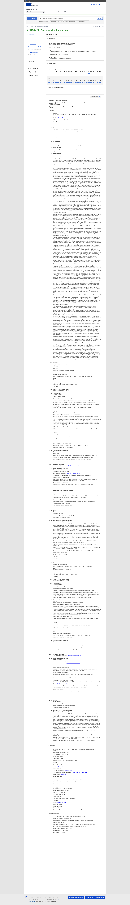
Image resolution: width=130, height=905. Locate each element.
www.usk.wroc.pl (68, 770)
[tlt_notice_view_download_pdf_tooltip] (49, 82)
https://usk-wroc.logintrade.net (74, 465)
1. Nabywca (31, 61)
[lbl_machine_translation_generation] (64, 87)
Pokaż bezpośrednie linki (36, 46)
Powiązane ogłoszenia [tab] (31, 37)
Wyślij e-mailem (34, 52)
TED (27, 26)
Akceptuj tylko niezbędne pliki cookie (95, 897)
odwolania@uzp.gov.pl (61, 802)
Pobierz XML (33, 44)
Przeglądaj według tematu (82, 21)
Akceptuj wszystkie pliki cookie (76, 897)
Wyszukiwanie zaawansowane (57, 21)
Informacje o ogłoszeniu (33, 75)
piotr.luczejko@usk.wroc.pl (58, 52)
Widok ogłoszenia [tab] (30, 34)
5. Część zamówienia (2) (34, 68)
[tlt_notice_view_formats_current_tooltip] (100, 96)
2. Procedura (31, 65)
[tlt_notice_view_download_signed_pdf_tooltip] (89, 73)
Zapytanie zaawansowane (70, 21)
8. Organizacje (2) (32, 71)
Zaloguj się (94, 4)
